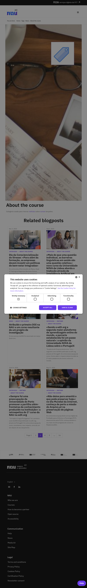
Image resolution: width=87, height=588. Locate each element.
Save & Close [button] (67, 308)
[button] (18, 307)
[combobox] (76, 277)
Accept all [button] (47, 308)
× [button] (79, 277)
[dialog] (43, 294)
